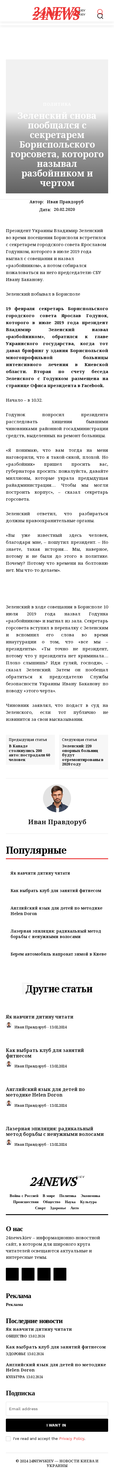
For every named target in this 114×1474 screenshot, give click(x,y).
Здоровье (15, 1354)
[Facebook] (12, 1274)
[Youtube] (59, 1274)
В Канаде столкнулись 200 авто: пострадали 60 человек (29, 753)
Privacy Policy (71, 1438)
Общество (16, 1336)
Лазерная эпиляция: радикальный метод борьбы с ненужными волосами (56, 934)
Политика (57, 104)
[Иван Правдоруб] (57, 798)
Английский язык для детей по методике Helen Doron (45, 1092)
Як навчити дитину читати (40, 873)
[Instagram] (28, 1274)
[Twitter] (43, 1274)
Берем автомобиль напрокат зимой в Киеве (58, 954)
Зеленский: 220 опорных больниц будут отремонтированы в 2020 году (82, 755)
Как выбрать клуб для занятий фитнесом (56, 890)
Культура (15, 1377)
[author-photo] (9, 1026)
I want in (56, 1425)
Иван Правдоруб (65, 202)
